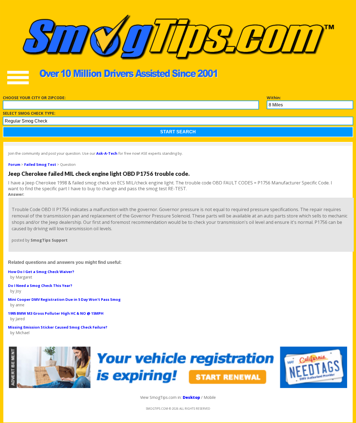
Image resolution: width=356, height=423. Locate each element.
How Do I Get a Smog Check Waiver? (41, 271)
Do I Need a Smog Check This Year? (40, 285)
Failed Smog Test (40, 164)
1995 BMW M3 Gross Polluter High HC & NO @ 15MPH (55, 313)
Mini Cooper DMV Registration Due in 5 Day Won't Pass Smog (64, 299)
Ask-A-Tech (106, 153)
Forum (14, 164)
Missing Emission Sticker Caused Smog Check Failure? (57, 327)
